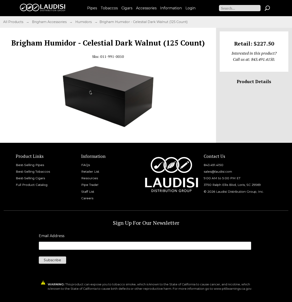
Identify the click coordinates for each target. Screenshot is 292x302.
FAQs (85, 165)
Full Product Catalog (31, 185)
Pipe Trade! (89, 185)
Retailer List (90, 171)
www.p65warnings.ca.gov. (233, 288)
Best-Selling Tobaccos (33, 171)
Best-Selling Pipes (30, 165)
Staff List (87, 191)
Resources (89, 178)
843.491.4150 (213, 165)
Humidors (84, 22)
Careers (87, 198)
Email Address (51, 236)
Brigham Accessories (50, 22)
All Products (13, 22)
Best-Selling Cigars (30, 178)
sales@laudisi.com (218, 171)
